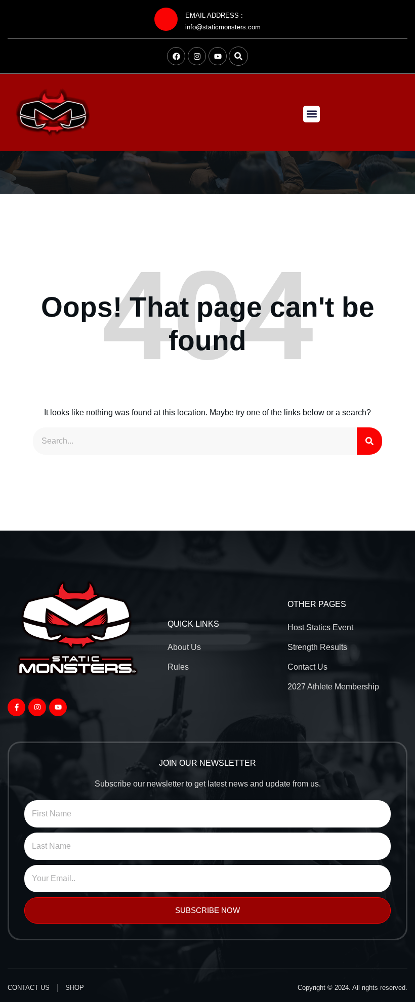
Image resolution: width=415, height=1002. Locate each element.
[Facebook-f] (16, 707)
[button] (238, 56)
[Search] (369, 441)
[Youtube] (218, 56)
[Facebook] (176, 56)
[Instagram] (197, 56)
